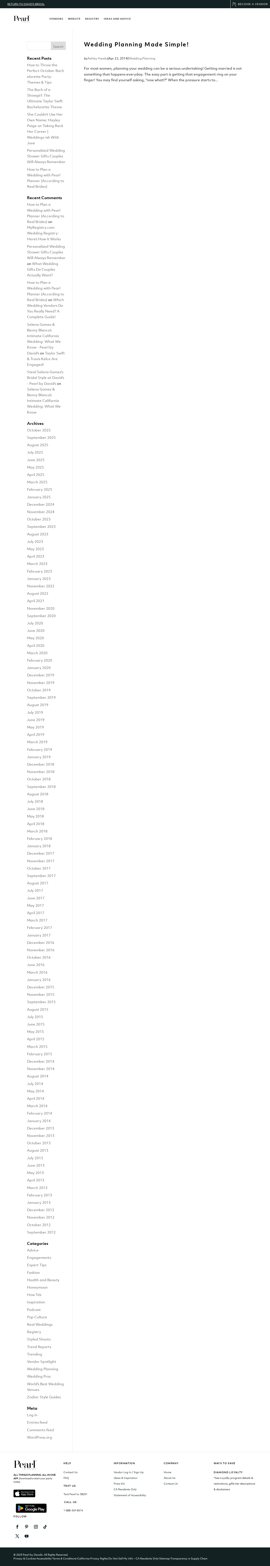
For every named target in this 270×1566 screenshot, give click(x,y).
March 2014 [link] (37, 1106)
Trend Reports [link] (39, 1346)
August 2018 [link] (37, 794)
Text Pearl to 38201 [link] (75, 1494)
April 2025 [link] (35, 474)
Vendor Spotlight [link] (41, 1361)
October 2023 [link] (39, 519)
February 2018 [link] (39, 838)
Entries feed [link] (37, 1422)
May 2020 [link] (35, 638)
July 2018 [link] (35, 801)
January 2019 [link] (39, 757)
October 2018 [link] (39, 779)
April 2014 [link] (35, 1098)
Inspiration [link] (36, 1302)
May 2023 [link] (35, 549)
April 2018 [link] (35, 824)
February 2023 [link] (39, 571)
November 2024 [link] (40, 511)
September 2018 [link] (41, 786)
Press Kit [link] (119, 1483)
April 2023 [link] (35, 556)
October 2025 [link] (39, 430)
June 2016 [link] (36, 964)
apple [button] (24, 1493)
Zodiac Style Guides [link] (44, 1397)
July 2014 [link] (35, 1083)
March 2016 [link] (37, 972)
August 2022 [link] (37, 593)
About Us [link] (170, 1478)
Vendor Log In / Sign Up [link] (129, 1472)
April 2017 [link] (35, 913)
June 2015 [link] (36, 1024)
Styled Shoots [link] (39, 1339)
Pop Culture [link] (37, 1317)
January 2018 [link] (39, 846)
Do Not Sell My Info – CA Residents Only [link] (133, 1558)
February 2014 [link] (39, 1113)
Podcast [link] (34, 1309)
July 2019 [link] (35, 712)
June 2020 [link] (36, 630)
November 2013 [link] (40, 1135)
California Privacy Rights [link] (92, 1558)
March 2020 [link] (37, 653)
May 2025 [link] (35, 467)
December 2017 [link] (40, 853)
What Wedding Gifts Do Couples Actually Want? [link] (42, 269)
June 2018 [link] (36, 809)
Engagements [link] (39, 1257)
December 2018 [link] (40, 764)
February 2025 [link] (39, 489)
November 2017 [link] (40, 861)
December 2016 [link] (40, 942)
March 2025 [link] (37, 482)
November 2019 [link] (40, 682)
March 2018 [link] (37, 831)
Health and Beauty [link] (43, 1280)
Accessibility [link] (44, 1558)
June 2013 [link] (36, 1165)
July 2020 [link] (35, 623)
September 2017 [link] (41, 875)
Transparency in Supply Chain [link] (188, 1558)
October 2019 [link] (39, 690)
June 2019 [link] (36, 719)
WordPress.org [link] (39, 1437)
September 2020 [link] (41, 615)
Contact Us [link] (70, 1472)
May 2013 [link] (35, 1172)
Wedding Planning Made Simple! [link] (136, 44)
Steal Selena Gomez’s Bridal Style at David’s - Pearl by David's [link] (45, 378)
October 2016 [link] (39, 957)
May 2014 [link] (35, 1091)
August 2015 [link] (37, 1009)
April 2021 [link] (35, 601)
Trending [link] (34, 1354)
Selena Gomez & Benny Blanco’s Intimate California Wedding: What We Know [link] (44, 401)
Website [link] (74, 18)
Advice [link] (33, 1250)
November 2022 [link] (40, 586)
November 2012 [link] (40, 1217)
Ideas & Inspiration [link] (125, 1478)
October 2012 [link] (39, 1225)
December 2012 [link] (40, 1210)
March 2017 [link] (37, 920)
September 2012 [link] (41, 1232)
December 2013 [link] (40, 1128)
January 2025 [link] (39, 497)
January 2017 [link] (39, 935)
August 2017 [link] (37, 883)
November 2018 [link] (40, 771)
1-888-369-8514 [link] (73, 1510)
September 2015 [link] (41, 1002)
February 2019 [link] (39, 749)
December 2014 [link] (40, 1061)
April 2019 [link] (35, 734)
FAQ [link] (66, 1478)
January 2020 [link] (39, 667)
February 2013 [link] (39, 1195)
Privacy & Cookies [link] (25, 1558)
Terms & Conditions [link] (64, 1558)
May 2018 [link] (35, 816)
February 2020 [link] (39, 660)
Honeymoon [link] (37, 1287)
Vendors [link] (56, 18)
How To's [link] (34, 1294)
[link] (22, 18)
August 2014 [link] (37, 1076)
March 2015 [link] (37, 1046)
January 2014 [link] (39, 1121)
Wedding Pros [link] (39, 1376)
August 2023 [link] (37, 534)
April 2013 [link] (35, 1180)
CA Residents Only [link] (125, 1489)
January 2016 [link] (39, 979)
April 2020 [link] (35, 645)
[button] (58, 46)
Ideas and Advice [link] (117, 18)
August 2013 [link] (37, 1150)
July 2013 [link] (35, 1158)
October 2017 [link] (39, 868)
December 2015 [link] (40, 987)
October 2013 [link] (39, 1143)
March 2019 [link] (37, 742)
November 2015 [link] (40, 994)
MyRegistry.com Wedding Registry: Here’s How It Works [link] (44, 233)
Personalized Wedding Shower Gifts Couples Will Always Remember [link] (46, 156)
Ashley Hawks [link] (98, 58)
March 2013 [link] (37, 1187)
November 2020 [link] (40, 608)
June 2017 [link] (36, 898)
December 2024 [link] (40, 504)
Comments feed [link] (40, 1430)
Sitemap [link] (164, 1558)
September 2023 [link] (41, 526)
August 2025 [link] (37, 445)
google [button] (34, 1508)
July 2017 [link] (35, 890)
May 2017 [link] (35, 905)
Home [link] (167, 1472)
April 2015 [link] (35, 1039)
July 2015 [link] (35, 1017)
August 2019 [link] (37, 705)
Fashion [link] (33, 1272)
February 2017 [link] (39, 927)
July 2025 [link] (35, 452)
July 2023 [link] (35, 541)
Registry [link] (92, 18)
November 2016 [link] (40, 950)
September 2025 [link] (41, 437)
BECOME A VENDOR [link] (253, 4)
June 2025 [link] (36, 460)
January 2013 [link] (39, 1202)
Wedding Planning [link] (141, 58)
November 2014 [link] (40, 1068)
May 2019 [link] (35, 727)
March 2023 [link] (37, 563)
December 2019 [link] (40, 675)
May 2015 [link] (35, 1031)
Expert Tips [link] (36, 1265)
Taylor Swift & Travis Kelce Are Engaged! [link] (46, 359)
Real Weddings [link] (40, 1324)
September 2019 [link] (41, 697)
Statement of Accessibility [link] (130, 1495)
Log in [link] (32, 1415)
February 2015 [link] (39, 1054)
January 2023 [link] (39, 578)
